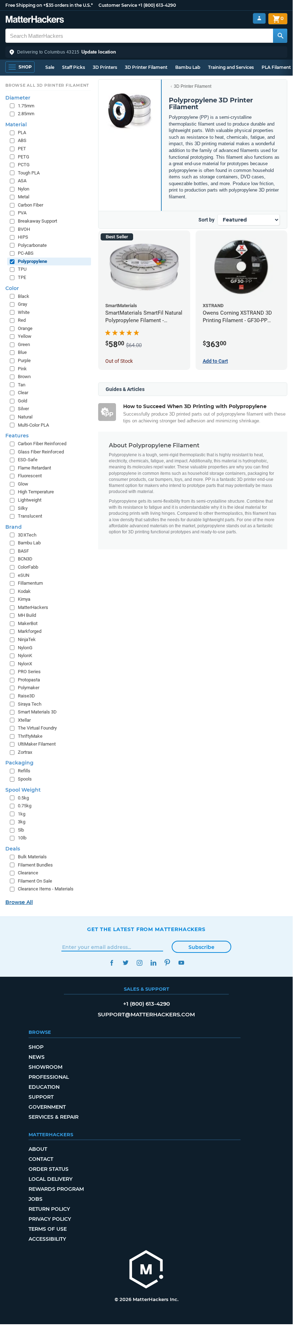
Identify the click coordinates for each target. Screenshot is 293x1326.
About (38, 1149)
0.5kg (23, 798)
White (24, 312)
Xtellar (24, 720)
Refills (24, 770)
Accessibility (47, 1239)
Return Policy (49, 1209)
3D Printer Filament (146, 67)
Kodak (24, 591)
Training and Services (231, 67)
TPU (22, 269)
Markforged (29, 631)
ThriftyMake (30, 736)
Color (12, 288)
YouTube (181, 962)
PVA (22, 212)
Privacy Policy (50, 1219)
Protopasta (29, 679)
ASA (22, 180)
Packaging (19, 762)
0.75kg (24, 805)
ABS (22, 140)
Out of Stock (119, 361)
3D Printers (105, 67)
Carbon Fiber (30, 205)
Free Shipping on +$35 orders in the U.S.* (49, 5)
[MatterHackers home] (34, 20)
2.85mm (26, 113)
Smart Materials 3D (37, 712)
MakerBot (27, 623)
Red (22, 320)
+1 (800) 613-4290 (157, 5)
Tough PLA (29, 173)
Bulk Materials (32, 856)
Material (16, 124)
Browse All (19, 902)
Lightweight (29, 500)
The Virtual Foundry (37, 728)
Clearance (28, 872)
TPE (22, 277)
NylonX (25, 663)
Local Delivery (50, 1179)
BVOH (24, 229)
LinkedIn (153, 962)
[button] (146, 52)
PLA (22, 132)
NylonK (25, 655)
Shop (36, 1047)
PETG (23, 156)
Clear (23, 392)
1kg (21, 814)
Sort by (206, 220)
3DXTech (27, 535)
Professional (49, 1077)
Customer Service (117, 5)
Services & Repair (54, 1117)
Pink (22, 368)
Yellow (24, 336)
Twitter (125, 962)
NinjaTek (27, 639)
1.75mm (26, 105)
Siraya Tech (29, 704)
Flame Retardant (34, 468)
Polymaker (28, 687)
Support (41, 1097)
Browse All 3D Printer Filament (47, 85)
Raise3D (26, 695)
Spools (25, 779)
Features (17, 435)
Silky (22, 508)
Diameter (17, 98)
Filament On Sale (35, 881)
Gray (22, 304)
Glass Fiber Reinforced (41, 451)
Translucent (30, 516)
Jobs (35, 1199)
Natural (25, 417)
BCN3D (25, 559)
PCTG (24, 164)
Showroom (45, 1067)
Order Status (49, 1169)
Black (23, 296)
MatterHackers (33, 607)
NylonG (25, 647)
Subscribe (201, 947)
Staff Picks (73, 67)
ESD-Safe (27, 459)
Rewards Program (56, 1189)
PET (22, 148)
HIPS (23, 237)
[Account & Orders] (259, 18)
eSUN (23, 575)
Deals (12, 848)
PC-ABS (26, 253)
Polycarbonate (32, 245)
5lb (21, 830)
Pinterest (167, 962)
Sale (49, 67)
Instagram (139, 962)
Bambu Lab (187, 67)
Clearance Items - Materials (46, 888)
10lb (22, 837)
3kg (21, 821)
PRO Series (29, 671)
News (37, 1057)
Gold (22, 400)
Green (24, 344)
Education (44, 1087)
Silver (23, 408)
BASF (23, 551)
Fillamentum (30, 583)
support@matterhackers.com (146, 1014)
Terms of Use (48, 1229)
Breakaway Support (37, 221)
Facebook (111, 962)
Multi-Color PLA (33, 425)
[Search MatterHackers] (280, 36)
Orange (25, 328)
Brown (24, 376)
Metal (23, 196)
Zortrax (25, 752)
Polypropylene (32, 261)
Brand (13, 527)
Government (47, 1107)
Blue (22, 352)
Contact (41, 1159)
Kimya (24, 599)
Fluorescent (30, 475)
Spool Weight (23, 790)
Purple (24, 360)
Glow (23, 484)
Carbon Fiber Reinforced (42, 443)
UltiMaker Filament (37, 744)
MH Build (27, 615)
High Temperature (36, 491)
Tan (21, 384)
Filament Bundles (35, 865)
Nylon (23, 189)
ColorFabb (28, 567)
